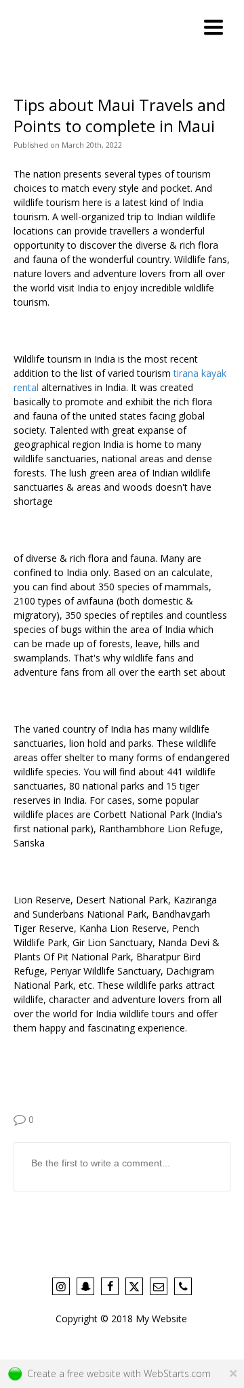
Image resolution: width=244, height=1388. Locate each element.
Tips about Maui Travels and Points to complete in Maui (120, 115)
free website (94, 1373)
